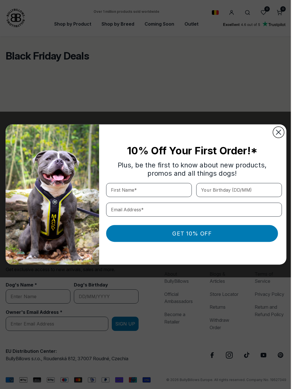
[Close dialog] (276, 132)
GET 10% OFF (190, 233)
